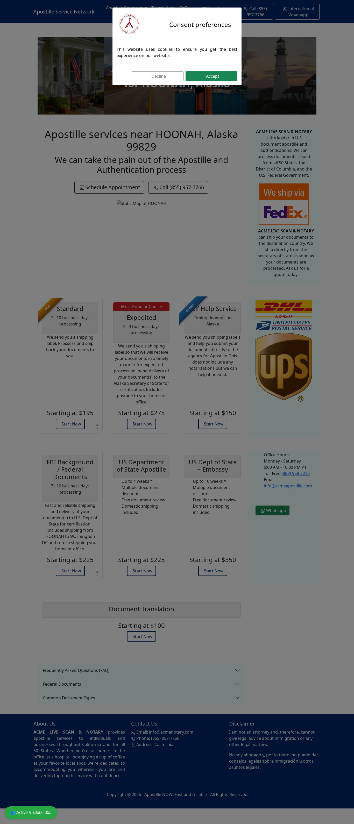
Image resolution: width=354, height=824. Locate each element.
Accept (212, 76)
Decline (158, 76)
